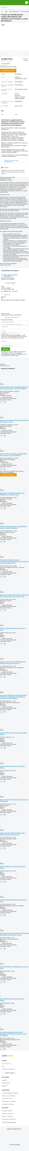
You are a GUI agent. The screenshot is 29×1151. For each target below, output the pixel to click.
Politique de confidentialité (8, 1095)
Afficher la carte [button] (5, 313)
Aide (3, 1066)
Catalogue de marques (8, 1104)
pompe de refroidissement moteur (21, 77)
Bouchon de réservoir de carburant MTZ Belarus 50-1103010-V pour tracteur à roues (14, 934)
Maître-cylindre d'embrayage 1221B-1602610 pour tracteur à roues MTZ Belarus (13, 454)
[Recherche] (26, 7)
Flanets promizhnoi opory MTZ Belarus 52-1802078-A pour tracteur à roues (13, 662)
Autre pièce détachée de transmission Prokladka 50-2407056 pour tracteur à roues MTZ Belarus (13, 1033)
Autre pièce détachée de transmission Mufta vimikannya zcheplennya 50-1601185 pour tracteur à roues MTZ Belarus (13, 696)
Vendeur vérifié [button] (7, 276)
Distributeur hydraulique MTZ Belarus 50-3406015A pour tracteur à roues (12, 493)
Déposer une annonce (8, 474)
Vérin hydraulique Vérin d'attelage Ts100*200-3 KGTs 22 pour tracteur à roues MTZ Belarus (14, 387)
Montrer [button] (15, 291)
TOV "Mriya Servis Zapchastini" (9, 274)
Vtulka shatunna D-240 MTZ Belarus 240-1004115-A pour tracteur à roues (12, 833)
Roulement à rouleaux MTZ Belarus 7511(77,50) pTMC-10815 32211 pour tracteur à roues (14, 595)
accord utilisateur (17, 353)
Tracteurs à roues (4, 365)
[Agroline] (6, 11)
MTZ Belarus (18, 74)
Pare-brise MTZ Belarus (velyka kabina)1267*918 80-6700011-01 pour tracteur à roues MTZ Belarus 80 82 (14, 561)
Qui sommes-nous (6, 1063)
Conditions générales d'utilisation (10, 1093)
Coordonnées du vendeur (8, 1069)
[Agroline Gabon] (10, 2)
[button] (26, 2)
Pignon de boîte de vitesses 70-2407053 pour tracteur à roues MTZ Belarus (13, 527)
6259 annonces (10, 277)
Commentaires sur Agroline (9, 1101)
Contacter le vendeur (8, 70)
